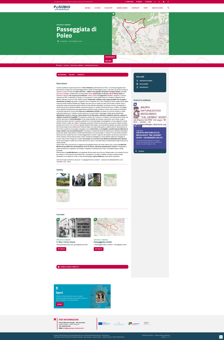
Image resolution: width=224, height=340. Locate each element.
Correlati (80, 75)
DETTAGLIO (61, 249)
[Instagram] (159, 2)
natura (108, 61)
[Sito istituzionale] (168, 2)
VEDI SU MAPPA (144, 84)
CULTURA (97, 8)
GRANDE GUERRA (122, 8)
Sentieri (149, 2)
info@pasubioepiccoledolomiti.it (73, 328)
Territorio (129, 2)
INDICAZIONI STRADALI (146, 80)
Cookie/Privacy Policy (147, 335)
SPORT (146, 8)
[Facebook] (155, 2)
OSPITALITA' (135, 8)
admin (168, 337)
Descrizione (62, 75)
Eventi (140, 2)
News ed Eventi (157, 8)
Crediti (163, 337)
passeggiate (110, 57)
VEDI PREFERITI (144, 87)
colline (76, 123)
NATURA (87, 8)
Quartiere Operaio (62, 95)
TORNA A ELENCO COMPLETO (69, 267)
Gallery (72, 75)
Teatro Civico (92, 95)
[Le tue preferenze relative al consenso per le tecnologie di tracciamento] (221, 337)
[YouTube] (164, 2)
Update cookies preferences (162, 335)
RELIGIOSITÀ (108, 8)
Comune (141, 151)
